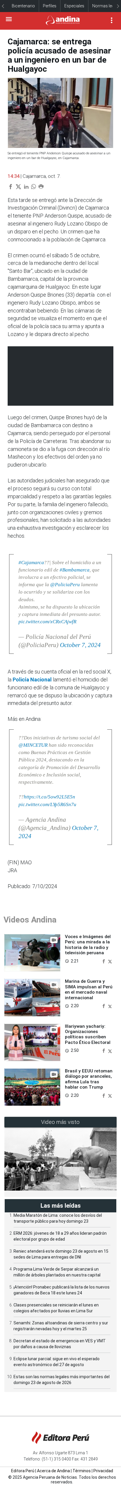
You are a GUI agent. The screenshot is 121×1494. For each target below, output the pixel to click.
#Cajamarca (31, 562)
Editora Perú (22, 1470)
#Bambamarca (75, 570)
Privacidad (103, 1470)
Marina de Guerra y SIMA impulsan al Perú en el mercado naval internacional (88, 989)
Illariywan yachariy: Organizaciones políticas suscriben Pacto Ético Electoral (87, 1034)
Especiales (74, 6)
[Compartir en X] (109, 961)
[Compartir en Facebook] (104, 961)
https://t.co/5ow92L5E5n (49, 797)
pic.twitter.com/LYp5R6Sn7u (47, 804)
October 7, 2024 (80, 645)
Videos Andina (30, 920)
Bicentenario (23, 6)
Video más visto (60, 1122)
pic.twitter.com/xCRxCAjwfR (47, 621)
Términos (82, 1470)
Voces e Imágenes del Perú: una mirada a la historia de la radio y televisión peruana (88, 944)
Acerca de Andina (53, 1470)
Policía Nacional (32, 679)
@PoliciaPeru (65, 584)
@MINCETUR (33, 745)
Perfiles (49, 6)
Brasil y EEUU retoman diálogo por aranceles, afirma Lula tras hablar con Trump (88, 1079)
